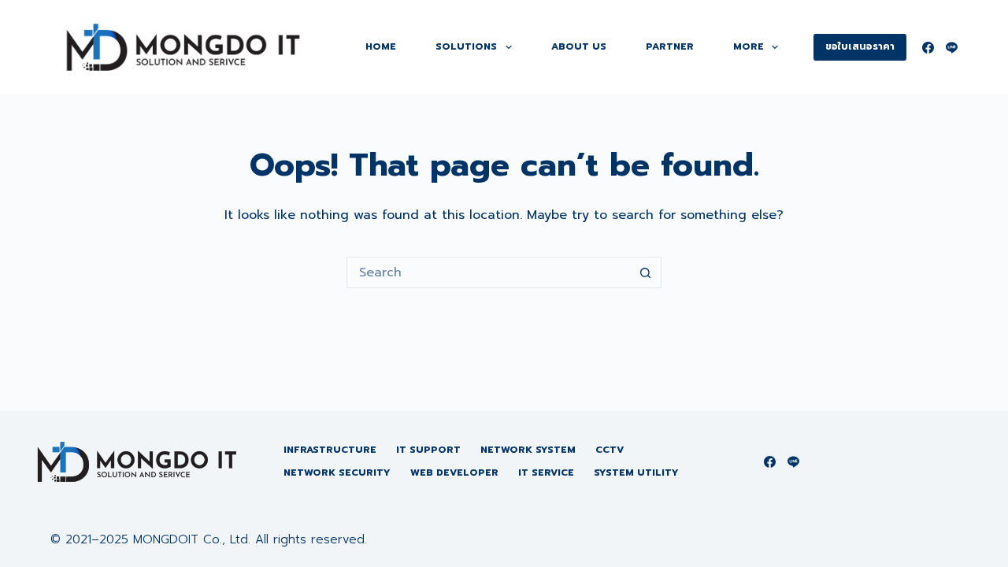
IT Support (428, 450)
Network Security (337, 473)
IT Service (546, 473)
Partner (670, 46)
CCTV (609, 450)
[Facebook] (928, 48)
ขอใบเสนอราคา (860, 46)
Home (380, 46)
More (748, 46)
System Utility (636, 473)
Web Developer (454, 473)
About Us (578, 46)
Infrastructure (330, 450)
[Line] (952, 48)
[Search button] (646, 272)
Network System (528, 450)
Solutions (466, 46)
